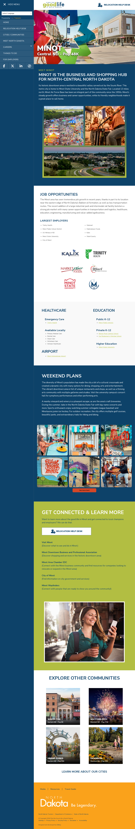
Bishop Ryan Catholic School (108, 334)
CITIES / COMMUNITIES (13, 35)
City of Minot (48, 575)
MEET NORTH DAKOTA (13, 41)
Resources (55, 789)
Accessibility (83, 820)
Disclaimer (73, 820)
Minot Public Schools (106, 323)
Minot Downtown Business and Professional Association (69, 552)
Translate (17, 18)
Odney (59, 825)
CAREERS (7, 47)
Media (42, 789)
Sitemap (41, 820)
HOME (6, 22)
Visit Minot (47, 542)
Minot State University (107, 347)
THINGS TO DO (10, 53)
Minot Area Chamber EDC (54, 562)
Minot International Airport (56, 356)
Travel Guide (70, 789)
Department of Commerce (63, 814)
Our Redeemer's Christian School (110, 336)
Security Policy (62, 820)
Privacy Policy (50, 820)
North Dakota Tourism (46, 814)
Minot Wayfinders (50, 585)
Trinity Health (52, 323)
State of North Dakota (81, 814)
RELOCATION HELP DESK (14, 28)
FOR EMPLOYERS (10, 59)
